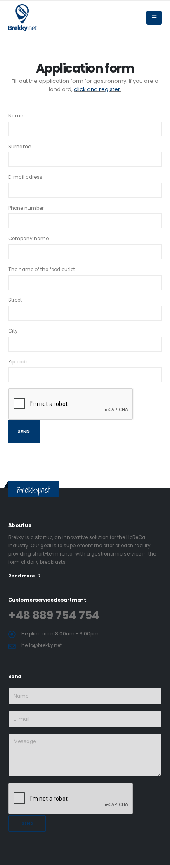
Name (15, 116)
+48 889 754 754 (53, 615)
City (13, 331)
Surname (19, 146)
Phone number (26, 208)
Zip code (18, 362)
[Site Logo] (29, 17)
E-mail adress (25, 177)
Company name (28, 238)
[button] (154, 18)
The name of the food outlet (41, 269)
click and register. (97, 89)
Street (15, 300)
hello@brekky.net (41, 645)
